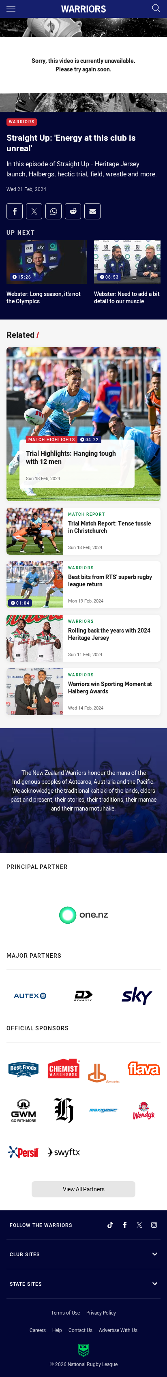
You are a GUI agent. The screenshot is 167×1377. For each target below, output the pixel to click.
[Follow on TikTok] (110, 1225)
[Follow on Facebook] (125, 1225)
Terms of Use (65, 1312)
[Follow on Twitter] (139, 1225)
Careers (38, 1330)
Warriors (21, 122)
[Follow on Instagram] (154, 1225)
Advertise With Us (118, 1330)
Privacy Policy (101, 1312)
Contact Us (80, 1330)
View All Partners (84, 1189)
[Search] (156, 9)
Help (57, 1330)
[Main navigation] (10, 8)
